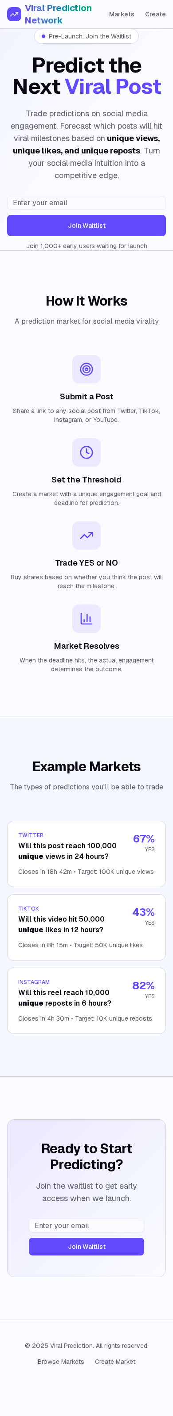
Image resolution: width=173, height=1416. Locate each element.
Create (155, 14)
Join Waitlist (87, 226)
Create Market (115, 1362)
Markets (121, 14)
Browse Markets (61, 1362)
